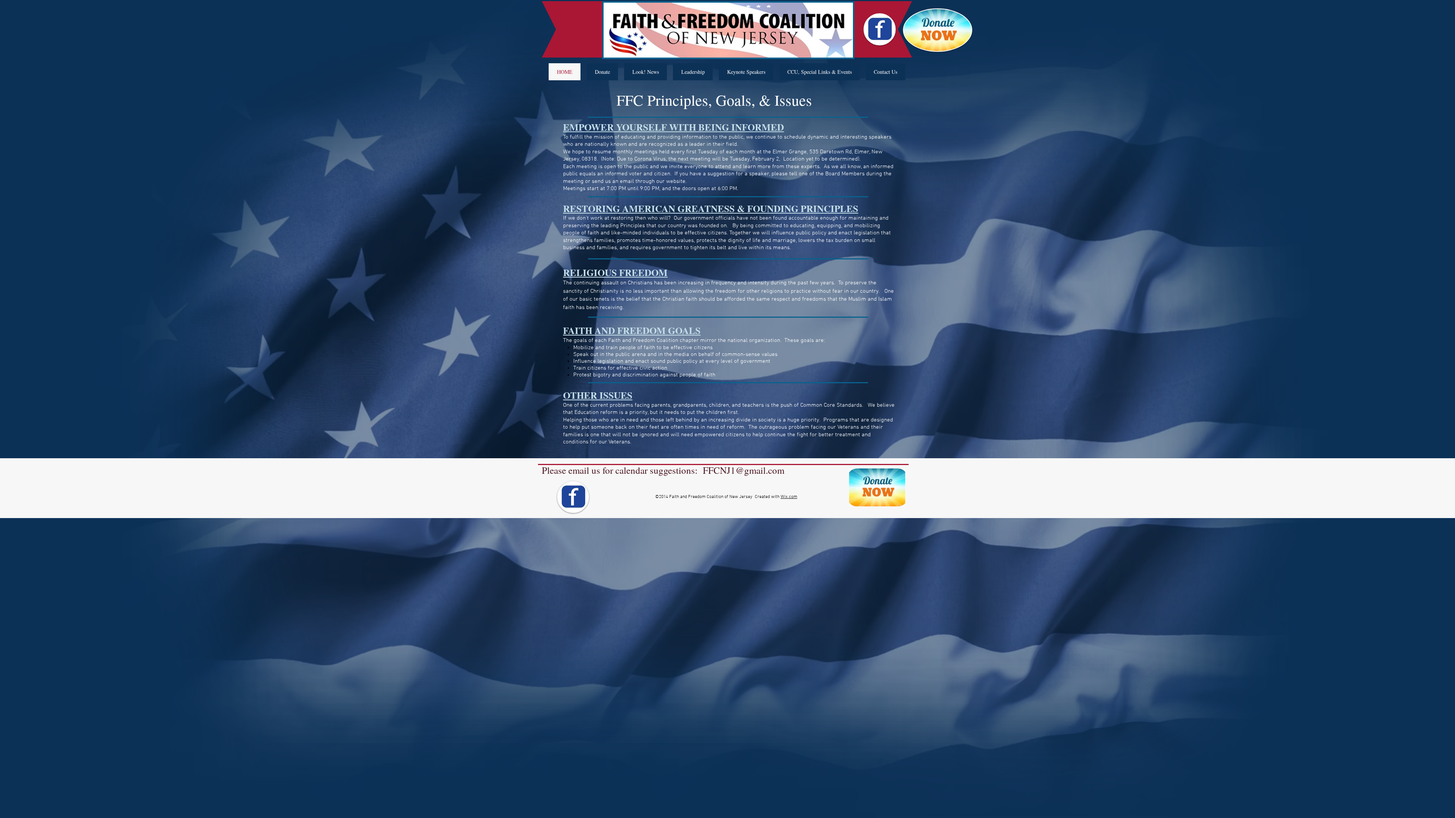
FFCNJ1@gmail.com (743, 470)
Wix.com (789, 497)
